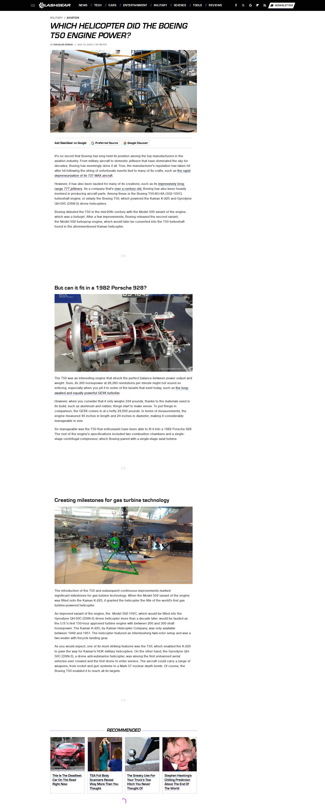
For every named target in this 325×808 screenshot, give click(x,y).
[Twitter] (243, 5)
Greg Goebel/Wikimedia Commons (175, 369)
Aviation (73, 18)
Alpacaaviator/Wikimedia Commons (175, 581)
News (83, 5)
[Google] (250, 5)
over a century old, (128, 189)
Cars (112, 5)
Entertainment (135, 5)
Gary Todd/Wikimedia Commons (180, 130)
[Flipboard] (257, 5)
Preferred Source (106, 143)
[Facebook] (236, 5)
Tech (98, 5)
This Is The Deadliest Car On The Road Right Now (67, 780)
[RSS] (264, 5)
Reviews (215, 5)
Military (160, 5)
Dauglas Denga (63, 44)
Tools (197, 5)
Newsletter (284, 5)
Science (180, 5)
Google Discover (138, 143)
